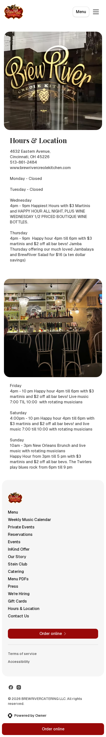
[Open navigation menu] (96, 12)
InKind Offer (19, 549)
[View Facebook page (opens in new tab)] (11, 687)
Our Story (17, 556)
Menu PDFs (18, 579)
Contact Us (18, 616)
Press (13, 586)
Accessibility (19, 661)
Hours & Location (23, 608)
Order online (53, 729)
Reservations (20, 534)
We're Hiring (19, 593)
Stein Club (17, 564)
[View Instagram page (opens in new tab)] (19, 687)
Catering (16, 571)
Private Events (21, 527)
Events (14, 541)
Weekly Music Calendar (29, 519)
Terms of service (22, 653)
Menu (81, 11)
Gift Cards (17, 601)
